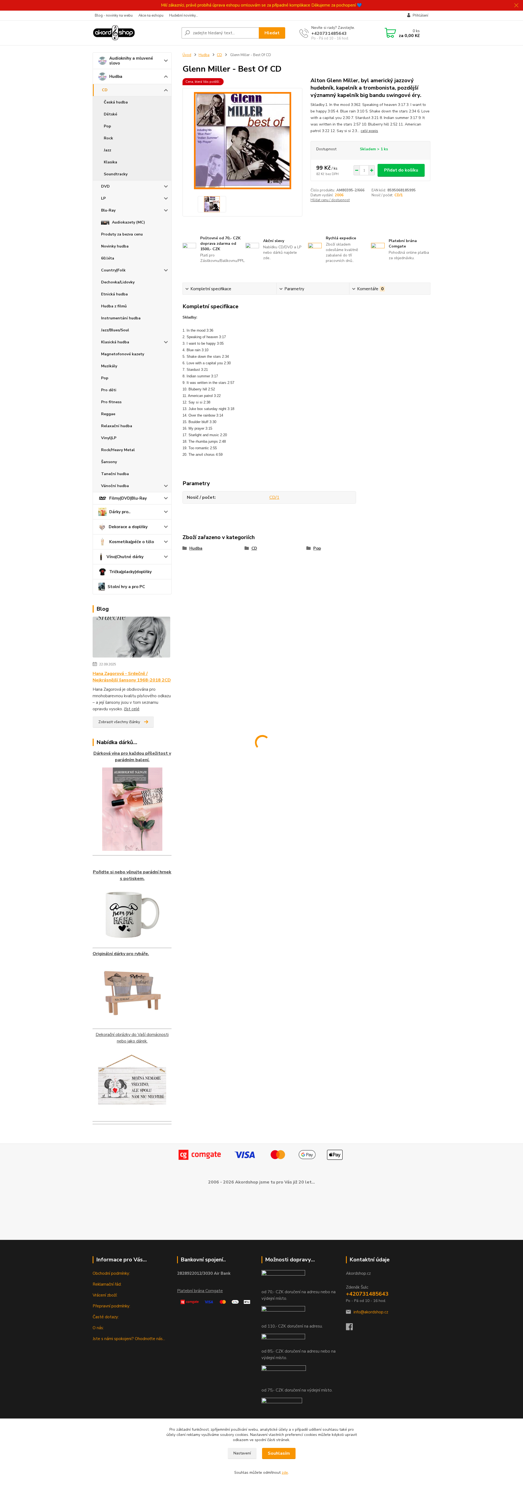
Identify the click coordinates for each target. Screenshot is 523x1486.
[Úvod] (135, 33)
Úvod (187, 55)
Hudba (115, 76)
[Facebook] (352, 1328)
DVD (105, 186)
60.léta (107, 258)
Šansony (109, 461)
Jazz (107, 150)
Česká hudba (116, 102)
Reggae (108, 414)
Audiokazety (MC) (128, 222)
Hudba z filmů (114, 306)
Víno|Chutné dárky (125, 556)
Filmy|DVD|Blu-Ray (128, 498)
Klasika (110, 162)
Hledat (271, 33)
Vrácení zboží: (105, 1295)
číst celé (131, 709)
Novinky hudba (115, 246)
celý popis (369, 130)
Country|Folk (113, 270)
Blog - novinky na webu (114, 15)
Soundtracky (115, 174)
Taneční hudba (115, 473)
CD (105, 90)
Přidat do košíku (401, 170)
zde (285, 1472)
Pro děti (108, 390)
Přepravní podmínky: (111, 1306)
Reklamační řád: (107, 1284)
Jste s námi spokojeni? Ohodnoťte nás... (129, 1338)
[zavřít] (516, 5)
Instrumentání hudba (121, 318)
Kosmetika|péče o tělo (131, 542)
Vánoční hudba (115, 485)
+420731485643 (329, 33)
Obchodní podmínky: (111, 1273)
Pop (107, 126)
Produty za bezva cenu (122, 234)
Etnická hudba (114, 294)
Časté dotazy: (106, 1317)
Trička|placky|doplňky (130, 571)
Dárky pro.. (119, 512)
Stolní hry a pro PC (126, 586)
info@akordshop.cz (371, 1312)
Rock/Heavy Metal (118, 449)
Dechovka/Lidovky (118, 282)
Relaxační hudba (116, 426)
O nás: (98, 1328)
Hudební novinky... (183, 15)
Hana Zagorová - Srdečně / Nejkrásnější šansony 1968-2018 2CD (132, 677)
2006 (339, 195)
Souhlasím (279, 1453)
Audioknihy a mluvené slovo (131, 61)
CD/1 (398, 195)
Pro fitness (111, 402)
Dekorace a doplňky (128, 527)
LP (103, 198)
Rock (108, 138)
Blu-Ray (108, 210)
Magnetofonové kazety (122, 354)
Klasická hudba (115, 342)
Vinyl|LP (108, 438)
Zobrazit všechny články (119, 721)
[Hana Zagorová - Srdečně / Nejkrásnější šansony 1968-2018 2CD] (131, 638)
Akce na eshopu (150, 15)
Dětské (110, 114)
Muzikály (109, 366)
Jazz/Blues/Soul (115, 330)
